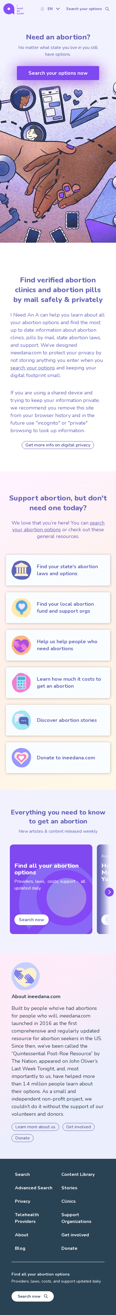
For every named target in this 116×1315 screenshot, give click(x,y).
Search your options (84, 8)
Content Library (78, 1174)
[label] (50, 9)
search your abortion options (58, 526)
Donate (22, 1138)
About (21, 1235)
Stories (69, 1188)
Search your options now (58, 73)
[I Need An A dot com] (13, 8)
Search (22, 1174)
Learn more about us (35, 1127)
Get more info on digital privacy (57, 445)
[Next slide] (108, 892)
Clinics (68, 1201)
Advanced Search (33, 1188)
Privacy (22, 1201)
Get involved (78, 1127)
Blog (20, 1248)
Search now (31, 920)
